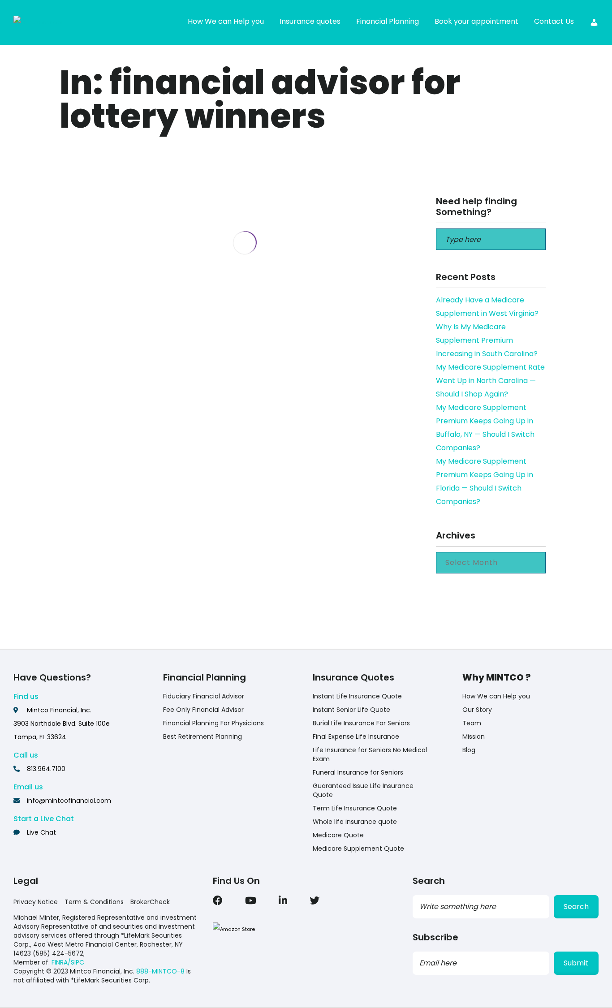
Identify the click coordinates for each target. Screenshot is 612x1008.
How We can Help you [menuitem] (226, 21)
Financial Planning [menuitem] (387, 21)
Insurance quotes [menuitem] (310, 21)
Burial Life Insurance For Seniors (361, 723)
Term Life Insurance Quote (355, 808)
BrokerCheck (150, 901)
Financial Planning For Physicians (213, 723)
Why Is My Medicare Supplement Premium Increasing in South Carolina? (487, 340)
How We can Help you (496, 696)
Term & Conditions (94, 901)
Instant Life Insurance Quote (357, 696)
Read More (134, 358)
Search (576, 906)
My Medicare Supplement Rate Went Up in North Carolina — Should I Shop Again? (490, 380)
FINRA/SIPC (68, 962)
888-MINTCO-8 (160, 971)
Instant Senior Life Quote (351, 709)
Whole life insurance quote (355, 821)
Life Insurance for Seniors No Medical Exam (370, 754)
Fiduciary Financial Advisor (203, 696)
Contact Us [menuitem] (554, 21)
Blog (468, 749)
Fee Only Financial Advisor (203, 709)
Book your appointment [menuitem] (476, 21)
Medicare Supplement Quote (358, 848)
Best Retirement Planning (202, 736)
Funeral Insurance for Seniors (358, 772)
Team (471, 723)
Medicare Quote (338, 835)
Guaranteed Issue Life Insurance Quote (363, 790)
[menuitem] (594, 22)
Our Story (477, 709)
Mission (473, 736)
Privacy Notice (35, 901)
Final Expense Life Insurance (356, 736)
